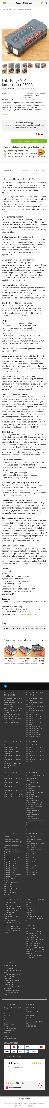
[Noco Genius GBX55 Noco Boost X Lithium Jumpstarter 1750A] (38, 650)
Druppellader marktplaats (12, 852)
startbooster (40, 628)
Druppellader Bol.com (11, 866)
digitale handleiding (28, 614)
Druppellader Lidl (10, 872)
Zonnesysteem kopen (11, 910)
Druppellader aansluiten (12, 714)
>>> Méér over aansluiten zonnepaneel (35, 956)
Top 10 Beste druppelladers (35, 844)
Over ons (7, 1010)
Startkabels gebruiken (11, 716)
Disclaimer (7, 1014)
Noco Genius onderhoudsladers (32, 814)
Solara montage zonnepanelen (9, 983)
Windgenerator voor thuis (12, 858)
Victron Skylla (30, 874)
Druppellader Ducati (33, 730)
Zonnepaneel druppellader (13, 906)
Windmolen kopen (10, 854)
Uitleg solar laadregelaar (12, 980)
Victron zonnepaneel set (12, 990)
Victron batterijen (32, 858)
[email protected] (32, 1018)
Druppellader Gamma (11, 870)
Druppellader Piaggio (33, 734)
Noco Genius (28, 628)
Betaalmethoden (9, 1018)
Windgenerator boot (10, 860)
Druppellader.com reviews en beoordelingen (13, 719)
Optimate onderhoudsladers (32, 818)
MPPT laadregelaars (33, 943)
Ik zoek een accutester (11, 850)
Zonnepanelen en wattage (12, 974)
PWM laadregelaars (32, 945)
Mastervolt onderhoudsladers (32, 810)
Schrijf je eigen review (26, 88)
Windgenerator (9, 856)
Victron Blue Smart (32, 860)
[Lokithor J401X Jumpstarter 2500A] (25, 38)
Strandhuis (30, 910)
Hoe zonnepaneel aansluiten (10, 977)
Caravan (29, 906)
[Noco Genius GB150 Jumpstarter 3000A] (24, 650)
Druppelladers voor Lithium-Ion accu (10, 748)
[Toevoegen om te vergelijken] (46, 80)
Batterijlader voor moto (34, 736)
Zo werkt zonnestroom (11, 968)
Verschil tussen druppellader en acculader (13, 707)
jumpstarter (16, 628)
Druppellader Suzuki (33, 726)
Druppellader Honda (33, 732)
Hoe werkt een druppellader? (9, 885)
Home (4, 9)
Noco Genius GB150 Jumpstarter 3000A (24, 661)
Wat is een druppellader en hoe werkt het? (13, 699)
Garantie (7, 1032)
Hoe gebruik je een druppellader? (10, 889)
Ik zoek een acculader (11, 840)
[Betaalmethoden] (7, 1047)
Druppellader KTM (32, 720)
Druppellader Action (10, 862)
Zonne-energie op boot (34, 916)
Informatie (10, 669)
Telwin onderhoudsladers (35, 821)
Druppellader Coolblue (11, 868)
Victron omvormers (33, 856)
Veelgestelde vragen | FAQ (13, 1008)
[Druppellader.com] (24, 3)
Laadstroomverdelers (33, 825)
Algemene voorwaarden (12, 1012)
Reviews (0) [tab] (40, 171)
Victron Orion (31, 868)
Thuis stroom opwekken (12, 928)
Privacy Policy (8, 1016)
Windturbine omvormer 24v (13, 796)
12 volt (28, 912)
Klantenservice (9, 1024)
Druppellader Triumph (34, 728)
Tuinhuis (29, 908)
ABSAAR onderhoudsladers (35, 792)
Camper (29, 902)
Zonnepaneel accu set (33, 937)
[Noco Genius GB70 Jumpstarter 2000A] (11, 650)
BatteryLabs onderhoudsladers (32, 795)
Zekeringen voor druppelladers (32, 779)
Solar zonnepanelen (10, 920)
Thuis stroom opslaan (11, 926)
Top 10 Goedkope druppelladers (32, 847)
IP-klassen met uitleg (11, 882)
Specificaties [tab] (24, 171)
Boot (28, 904)
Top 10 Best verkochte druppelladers (33, 851)
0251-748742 (8, 1036)
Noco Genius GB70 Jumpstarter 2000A (11, 661)
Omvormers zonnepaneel (35, 947)
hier (12, 614)
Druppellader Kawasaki (34, 716)
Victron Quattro (31, 872)
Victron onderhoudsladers (35, 823)
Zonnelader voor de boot (12, 908)
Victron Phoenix (31, 870)
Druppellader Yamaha (33, 718)
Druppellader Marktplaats (12, 874)
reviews (31, 1106)
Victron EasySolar (32, 864)
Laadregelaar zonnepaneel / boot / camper (35, 940)
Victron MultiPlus (32, 866)
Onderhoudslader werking (13, 722)
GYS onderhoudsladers (34, 806)
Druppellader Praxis (10, 876)
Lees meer (5, 114)
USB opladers (30, 790)
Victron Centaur (31, 862)
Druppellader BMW (32, 714)
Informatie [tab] (8, 171)
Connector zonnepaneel (34, 931)
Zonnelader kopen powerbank (10, 913)
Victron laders (31, 854)
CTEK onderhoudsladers (34, 802)
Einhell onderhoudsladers (35, 804)
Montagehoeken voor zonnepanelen (33, 934)
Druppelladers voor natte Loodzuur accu (12, 752)
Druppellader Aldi (10, 864)
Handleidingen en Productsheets (10, 1029)
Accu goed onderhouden (12, 763)
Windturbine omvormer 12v (13, 794)
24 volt (28, 914)
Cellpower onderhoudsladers (32, 799)
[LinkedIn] (5, 686)
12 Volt (5, 628)
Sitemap (6, 1026)
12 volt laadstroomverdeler (35, 949)
